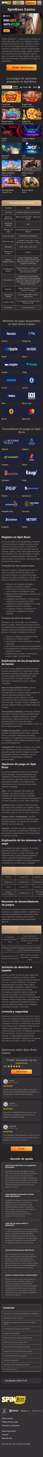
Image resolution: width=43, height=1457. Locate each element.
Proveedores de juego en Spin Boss (16, 1329)
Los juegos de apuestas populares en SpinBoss (21, 1313)
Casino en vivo (15, 87)
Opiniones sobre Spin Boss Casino (16, 1365)
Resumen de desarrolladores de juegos (17, 1351)
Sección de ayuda (10, 1369)
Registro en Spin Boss (11, 1333)
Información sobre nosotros (13, 1318)
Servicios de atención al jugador (15, 1356)
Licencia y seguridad (11, 1360)
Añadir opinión (21, 1071)
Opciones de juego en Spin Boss (15, 1342)
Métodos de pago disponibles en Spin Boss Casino (19, 1323)
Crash (25, 87)
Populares (5, 87)
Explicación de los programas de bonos (17, 1338)
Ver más (21, 1148)
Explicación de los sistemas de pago (16, 1347)
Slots (35, 87)
